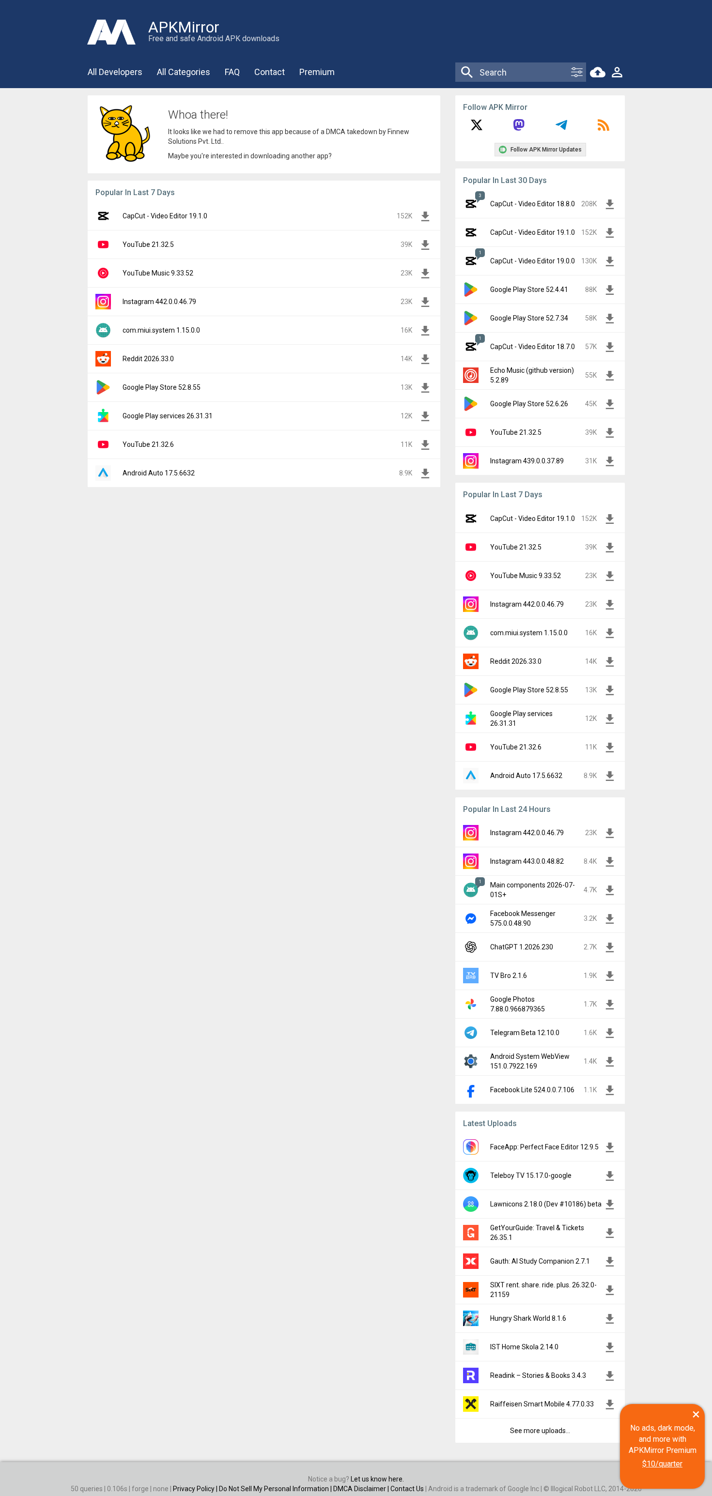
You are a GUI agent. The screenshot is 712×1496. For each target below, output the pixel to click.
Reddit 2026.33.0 (148, 359)
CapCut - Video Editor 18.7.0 (532, 347)
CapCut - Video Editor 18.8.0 (532, 204)
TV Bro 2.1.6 (508, 975)
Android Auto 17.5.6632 (159, 473)
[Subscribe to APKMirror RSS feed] (603, 128)
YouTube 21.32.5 (148, 244)
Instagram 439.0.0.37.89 (527, 461)
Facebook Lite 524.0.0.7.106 (532, 1090)
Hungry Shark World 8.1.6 (528, 1318)
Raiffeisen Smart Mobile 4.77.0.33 (542, 1404)
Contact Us (407, 1489)
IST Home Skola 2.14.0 (524, 1347)
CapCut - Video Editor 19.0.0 (532, 261)
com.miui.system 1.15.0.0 (161, 330)
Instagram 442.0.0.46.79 (159, 301)
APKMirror (183, 27)
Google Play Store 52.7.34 (529, 318)
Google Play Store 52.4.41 (529, 289)
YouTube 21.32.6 (148, 444)
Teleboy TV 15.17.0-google (531, 1175)
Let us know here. (377, 1479)
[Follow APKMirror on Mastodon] (519, 128)
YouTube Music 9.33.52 (158, 273)
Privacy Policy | (196, 1489)
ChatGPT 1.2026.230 (521, 947)
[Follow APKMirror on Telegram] (561, 128)
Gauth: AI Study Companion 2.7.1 (540, 1261)
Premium (317, 72)
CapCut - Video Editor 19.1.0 (165, 216)
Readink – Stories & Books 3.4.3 (538, 1375)
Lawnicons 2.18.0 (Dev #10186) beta (546, 1204)
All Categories (183, 72)
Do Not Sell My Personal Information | (276, 1489)
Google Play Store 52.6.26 (529, 404)
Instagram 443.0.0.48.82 (527, 861)
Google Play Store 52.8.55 (162, 387)
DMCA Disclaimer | (361, 1489)
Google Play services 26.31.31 (168, 416)
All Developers (115, 72)
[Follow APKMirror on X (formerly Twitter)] (476, 128)
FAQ (232, 72)
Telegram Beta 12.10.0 (524, 1033)
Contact (269, 72)
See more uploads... (540, 1431)
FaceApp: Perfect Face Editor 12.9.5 (544, 1147)
